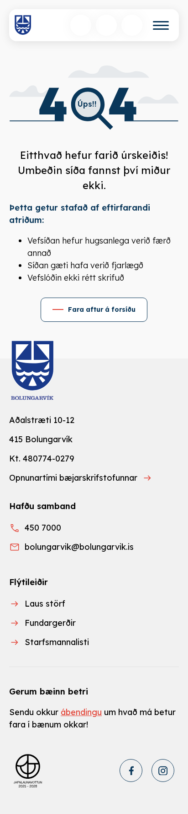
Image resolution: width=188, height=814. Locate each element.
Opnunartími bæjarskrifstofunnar (73, 477)
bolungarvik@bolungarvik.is (79, 547)
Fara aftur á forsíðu (102, 309)
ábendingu (81, 712)
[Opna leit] (80, 25)
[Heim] (23, 25)
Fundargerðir (50, 623)
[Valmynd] (161, 25)
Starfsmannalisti (57, 642)
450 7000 (43, 527)
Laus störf (45, 603)
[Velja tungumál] (106, 25)
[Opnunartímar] (131, 25)
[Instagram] (162, 770)
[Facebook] (131, 770)
